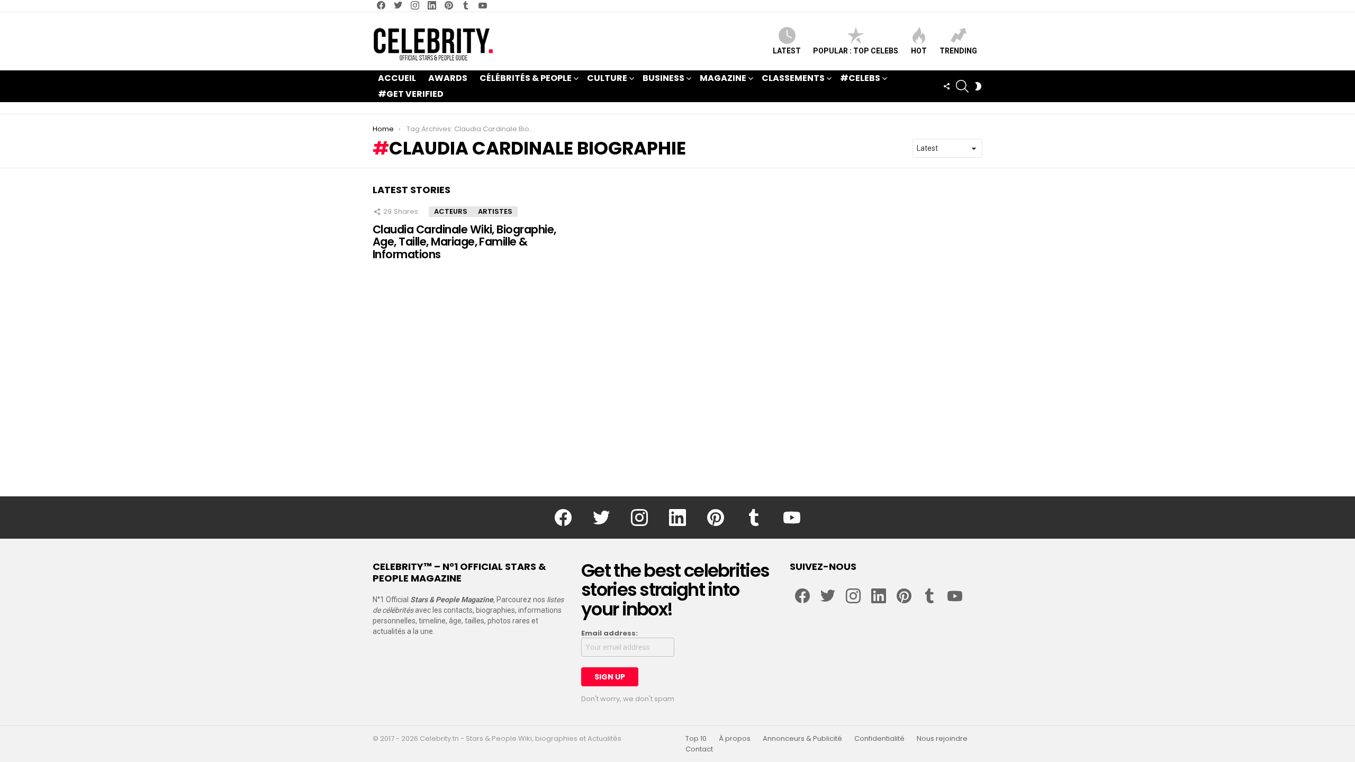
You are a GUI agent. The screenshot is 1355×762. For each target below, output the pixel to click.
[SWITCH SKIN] (978, 86)
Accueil (397, 78)
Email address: (609, 633)
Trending (958, 51)
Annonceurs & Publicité (802, 738)
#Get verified (411, 94)
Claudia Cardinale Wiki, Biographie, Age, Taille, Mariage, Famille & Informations (464, 242)
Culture (607, 78)
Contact (699, 749)
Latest (787, 51)
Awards (447, 78)
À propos (735, 738)
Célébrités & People (526, 78)
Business (663, 78)
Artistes (495, 211)
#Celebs (860, 78)
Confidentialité (879, 738)
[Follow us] (946, 86)
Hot (919, 51)
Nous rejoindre (942, 738)
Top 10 (696, 738)
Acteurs (450, 211)
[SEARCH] (962, 86)
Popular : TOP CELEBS (855, 51)
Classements (793, 78)
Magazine (723, 78)
